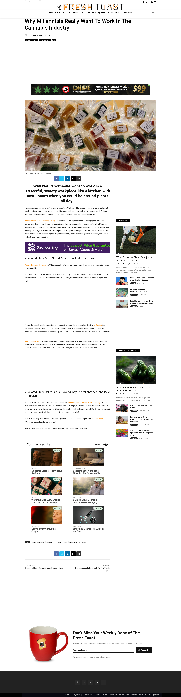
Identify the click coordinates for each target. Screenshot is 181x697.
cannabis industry (38, 542)
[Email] (73, 178)
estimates (98, 325)
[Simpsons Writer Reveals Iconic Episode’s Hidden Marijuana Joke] (122, 433)
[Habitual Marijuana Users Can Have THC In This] (136, 370)
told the (98, 418)
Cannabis (28, 40)
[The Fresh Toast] (90, 7)
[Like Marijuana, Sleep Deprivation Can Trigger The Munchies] (122, 420)
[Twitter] (61, 178)
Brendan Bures (35, 35)
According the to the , (42, 221)
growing (59, 542)
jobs (65, 542)
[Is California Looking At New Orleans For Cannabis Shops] (122, 304)
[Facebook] (56, 178)
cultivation (49, 542)
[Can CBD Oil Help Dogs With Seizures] (122, 408)
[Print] (78, 178)
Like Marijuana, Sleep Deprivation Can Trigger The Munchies (141, 419)
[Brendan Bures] (26, 35)
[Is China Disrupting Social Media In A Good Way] (122, 292)
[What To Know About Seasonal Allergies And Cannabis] (122, 281)
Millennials (73, 542)
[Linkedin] (67, 178)
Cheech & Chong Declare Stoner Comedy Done (44, 568)
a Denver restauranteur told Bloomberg (83, 402)
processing (83, 542)
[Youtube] (103, 682)
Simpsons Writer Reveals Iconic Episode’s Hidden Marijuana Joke (143, 432)
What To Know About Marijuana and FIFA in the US (134, 259)
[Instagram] (84, 682)
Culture (35, 40)
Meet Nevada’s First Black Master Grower (70, 258)
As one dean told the (36, 265)
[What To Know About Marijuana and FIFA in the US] (136, 240)
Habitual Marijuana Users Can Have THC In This (133, 389)
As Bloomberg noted (33, 341)
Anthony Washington (124, 264)
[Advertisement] (90, 61)
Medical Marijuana (45, 40)
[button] (153, 13)
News (53, 40)
